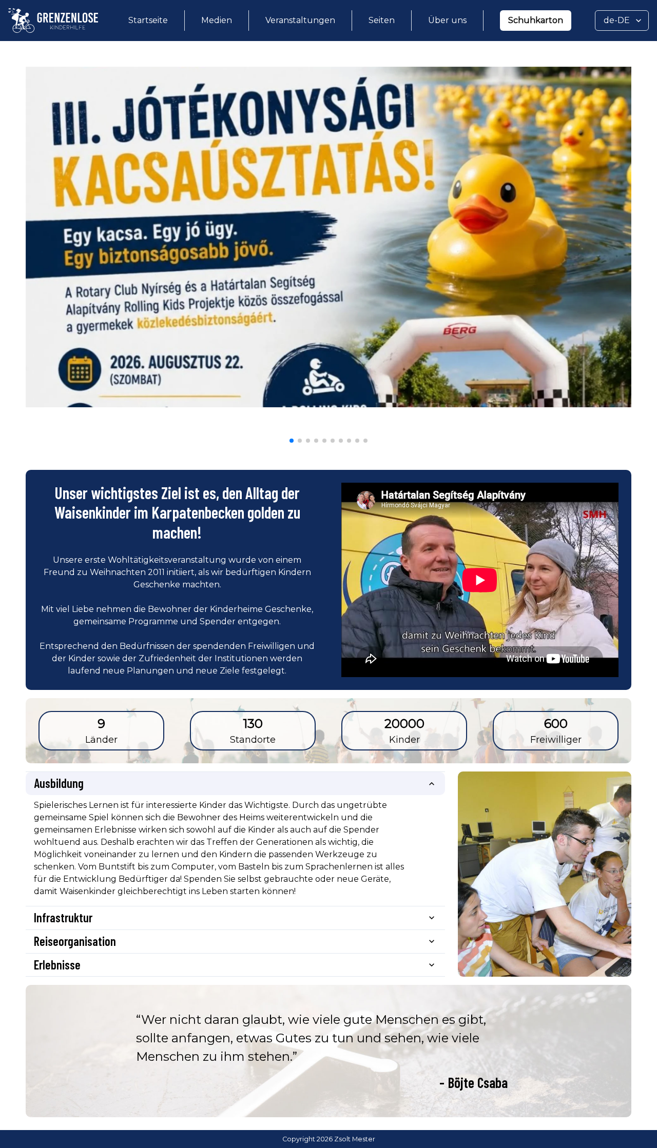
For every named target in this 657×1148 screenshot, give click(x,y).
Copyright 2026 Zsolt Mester (328, 1139)
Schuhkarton (535, 20)
